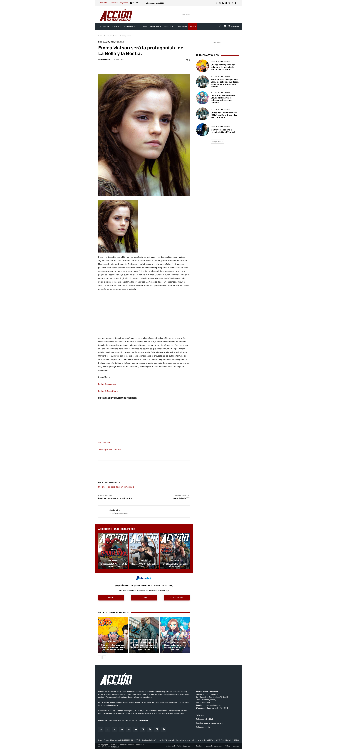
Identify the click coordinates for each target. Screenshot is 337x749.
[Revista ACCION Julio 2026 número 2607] (144, 551)
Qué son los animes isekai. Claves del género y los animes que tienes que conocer (175, 646)
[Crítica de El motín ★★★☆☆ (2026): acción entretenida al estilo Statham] (202, 113)
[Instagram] (219, 3)
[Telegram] (226, 3)
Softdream (115, 747)
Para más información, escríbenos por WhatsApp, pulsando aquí (144, 591)
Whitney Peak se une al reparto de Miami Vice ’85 (223, 131)
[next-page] (104, 657)
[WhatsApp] (232, 3)
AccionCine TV (104, 720)
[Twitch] (156, 729)
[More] (167, 67)
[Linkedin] (223, 3)
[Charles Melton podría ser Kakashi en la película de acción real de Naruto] (113, 635)
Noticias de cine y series (122, 36)
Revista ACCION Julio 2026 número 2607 (144, 565)
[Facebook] (216, 3)
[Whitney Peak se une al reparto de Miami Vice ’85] (202, 129)
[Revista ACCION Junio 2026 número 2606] (175, 551)
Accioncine (105, 59)
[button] (220, 26)
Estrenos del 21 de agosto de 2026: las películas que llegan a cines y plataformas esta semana (144, 646)
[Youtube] (235, 3)
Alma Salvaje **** (181, 498)
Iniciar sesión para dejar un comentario (116, 487)
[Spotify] (163, 729)
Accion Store (116, 720)
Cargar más (216, 141)
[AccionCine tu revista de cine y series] (168, 679)
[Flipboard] (142, 729)
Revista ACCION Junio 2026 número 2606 (175, 565)
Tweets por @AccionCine (109, 449)
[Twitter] (114, 729)
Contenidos (113, 560)
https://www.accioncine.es (119, 513)
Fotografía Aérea (141, 720)
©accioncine (104, 442)
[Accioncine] (104, 511)
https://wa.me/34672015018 (216, 708)
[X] (229, 3)
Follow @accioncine (107, 384)
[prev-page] (99, 657)
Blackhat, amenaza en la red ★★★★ (115, 498)
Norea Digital (128, 720)
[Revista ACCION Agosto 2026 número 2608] (113, 551)
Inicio (100, 36)
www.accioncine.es (176, 714)
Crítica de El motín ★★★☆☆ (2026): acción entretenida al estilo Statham (224, 115)
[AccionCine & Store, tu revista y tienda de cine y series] (116, 15)
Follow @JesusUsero (108, 391)
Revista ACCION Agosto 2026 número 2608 (113, 565)
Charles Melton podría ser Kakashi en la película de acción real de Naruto (113, 647)
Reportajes (108, 36)
